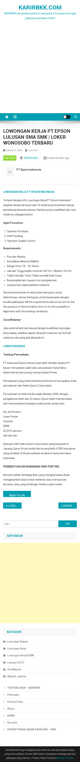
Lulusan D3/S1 (15, 662)
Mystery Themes (64, 758)
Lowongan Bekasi (17, 641)
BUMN (11, 715)
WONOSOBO (31, 158)
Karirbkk (33, 150)
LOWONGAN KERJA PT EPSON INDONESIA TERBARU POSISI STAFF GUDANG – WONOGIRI (15, 505)
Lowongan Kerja (16, 648)
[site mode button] (67, 117)
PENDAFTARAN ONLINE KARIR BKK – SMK (31, 729)
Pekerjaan (13, 694)
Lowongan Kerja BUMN (20, 655)
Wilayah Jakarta (16, 676)
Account (12, 722)
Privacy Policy (15, 701)
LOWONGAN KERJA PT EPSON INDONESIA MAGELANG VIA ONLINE (69, 505)
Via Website (14, 669)
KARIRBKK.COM (40, 7)
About (11, 708)
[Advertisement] (40, 71)
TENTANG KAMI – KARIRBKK (23, 687)
